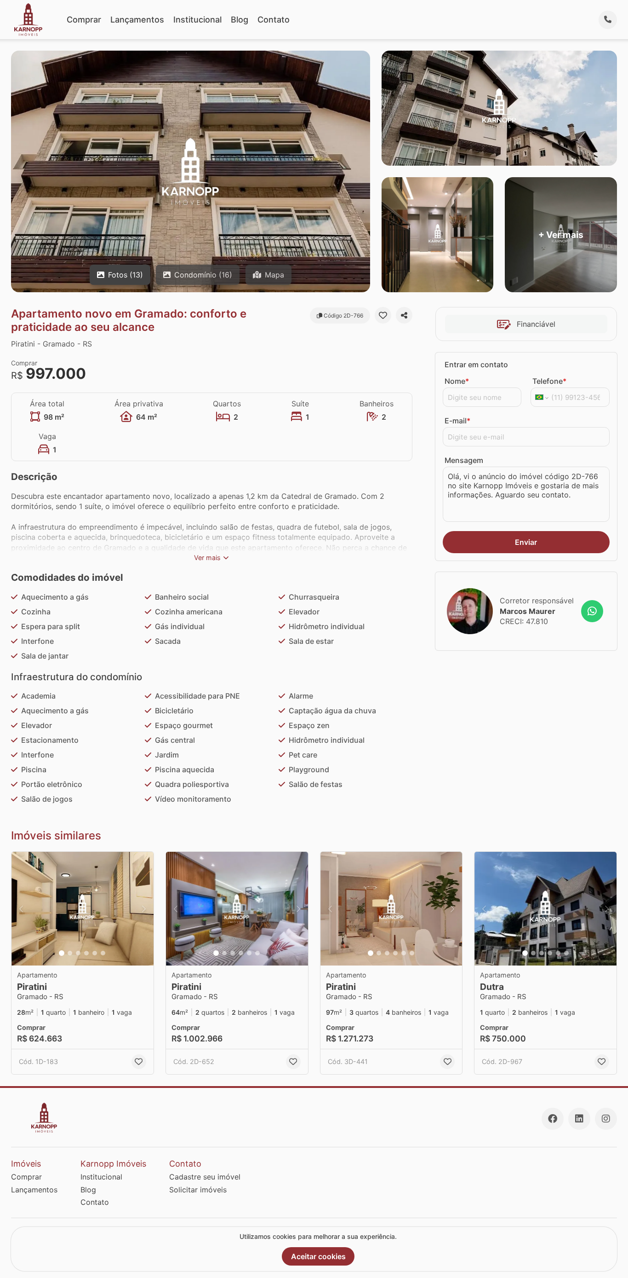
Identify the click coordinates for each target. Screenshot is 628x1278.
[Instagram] (606, 1119)
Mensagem (464, 460)
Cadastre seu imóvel (204, 1176)
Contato (273, 19)
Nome (457, 381)
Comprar (84, 19)
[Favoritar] (383, 315)
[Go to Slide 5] (94, 953)
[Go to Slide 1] (61, 953)
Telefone (549, 381)
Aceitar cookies (318, 1256)
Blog (239, 19)
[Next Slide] (144, 909)
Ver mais (207, 557)
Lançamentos (137, 19)
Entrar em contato (476, 364)
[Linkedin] (579, 1119)
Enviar (526, 542)
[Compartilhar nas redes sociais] (404, 315)
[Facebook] (553, 1119)
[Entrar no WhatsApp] (592, 611)
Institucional (197, 19)
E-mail (457, 420)
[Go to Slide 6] (103, 953)
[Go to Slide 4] (86, 953)
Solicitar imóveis (198, 1189)
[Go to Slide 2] (70, 953)
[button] (82, 909)
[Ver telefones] (608, 20)
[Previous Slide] (21, 909)
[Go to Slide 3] (78, 953)
